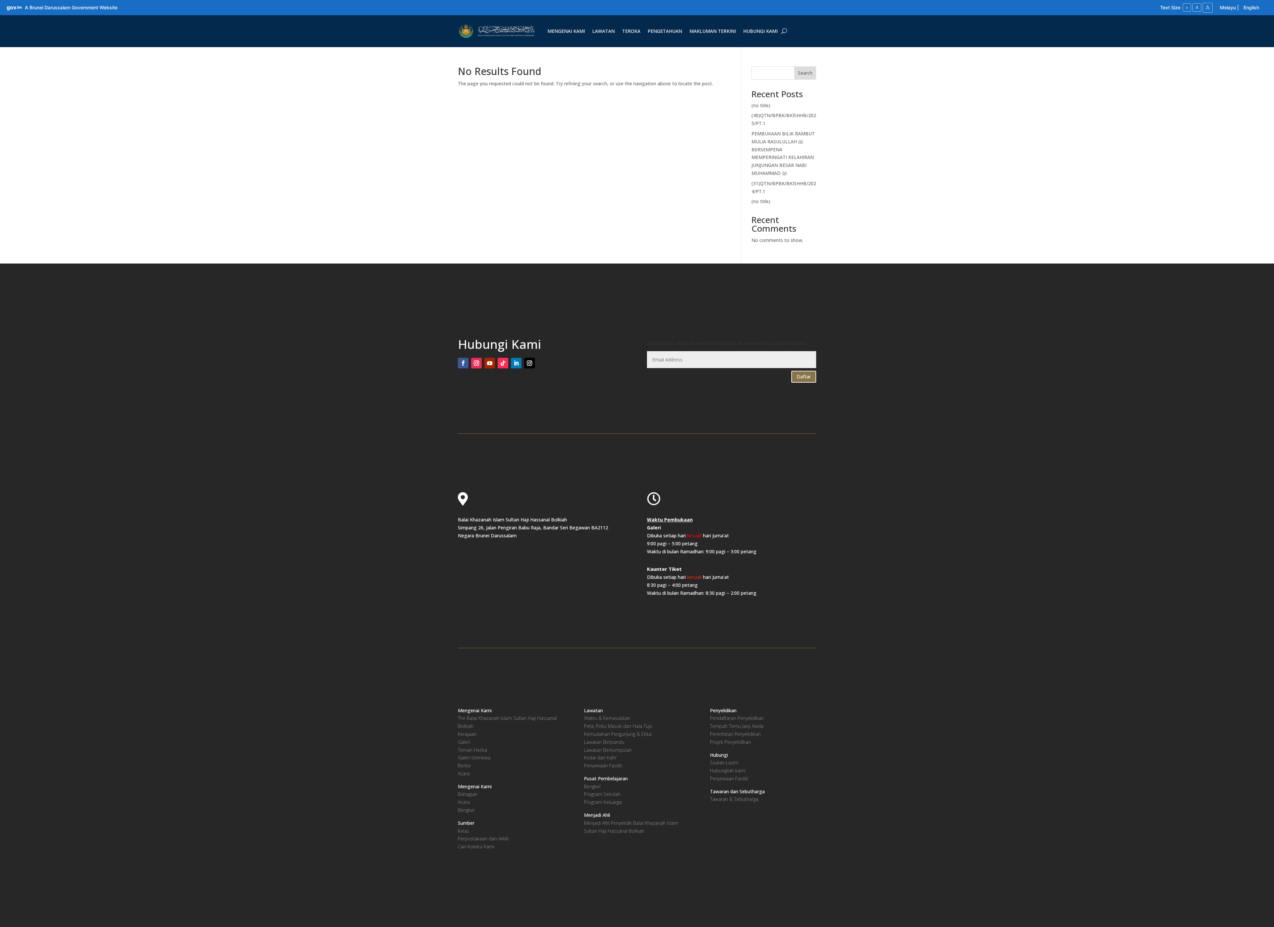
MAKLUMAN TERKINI (712, 31)
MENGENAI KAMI (566, 31)
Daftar (804, 376)
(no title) (760, 105)
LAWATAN (603, 31)
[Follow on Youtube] (489, 363)
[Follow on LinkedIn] (516, 363)
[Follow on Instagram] (476, 363)
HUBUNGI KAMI (760, 31)
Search (805, 73)
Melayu (1228, 7)
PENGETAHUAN (665, 31)
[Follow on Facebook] (463, 363)
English (1251, 7)
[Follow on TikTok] (503, 363)
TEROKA (631, 31)
